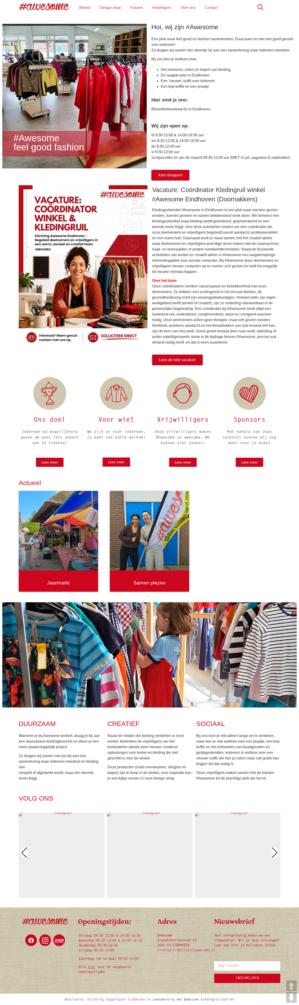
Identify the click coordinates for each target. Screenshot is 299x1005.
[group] (61, 855)
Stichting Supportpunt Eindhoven (116, 999)
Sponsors (249, 420)
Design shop (110, 8)
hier (92, 967)
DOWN (291, 997)
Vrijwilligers (161, 8)
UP (291, 985)
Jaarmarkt (58, 582)
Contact (211, 8)
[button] (145, 895)
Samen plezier (149, 582)
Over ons (188, 8)
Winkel (84, 8)
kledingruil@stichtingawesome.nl (186, 950)
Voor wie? (116, 420)
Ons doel (50, 420)
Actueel (136, 8)
